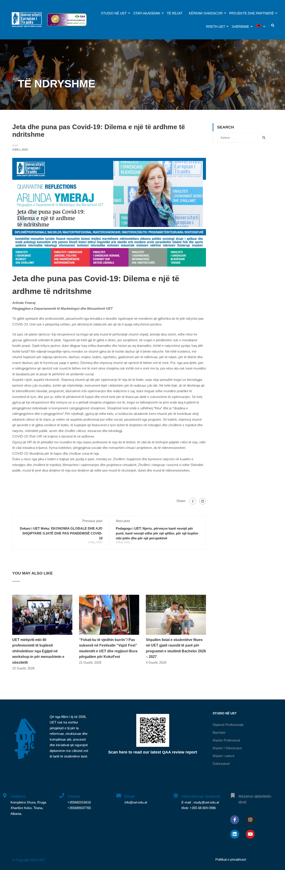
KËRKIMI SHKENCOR (206, 13)
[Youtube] (250, 834)
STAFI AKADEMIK (146, 13)
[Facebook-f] (234, 819)
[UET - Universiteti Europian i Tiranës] (27, 22)
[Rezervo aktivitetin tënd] (232, 793)
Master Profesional (226, 740)
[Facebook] (192, 501)
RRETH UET (215, 26)
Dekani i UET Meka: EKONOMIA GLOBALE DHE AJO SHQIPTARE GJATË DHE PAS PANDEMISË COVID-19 (61, 533)
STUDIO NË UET (114, 13)
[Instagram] (250, 819)
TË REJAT (174, 13)
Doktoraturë (221, 764)
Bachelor (219, 732)
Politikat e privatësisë (230, 859)
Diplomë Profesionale (228, 725)
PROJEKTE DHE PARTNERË (251, 13)
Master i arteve (223, 756)
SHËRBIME (240, 26)
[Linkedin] (234, 834)
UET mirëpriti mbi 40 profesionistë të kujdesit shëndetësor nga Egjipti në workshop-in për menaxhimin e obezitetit (38, 651)
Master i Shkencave (227, 748)
